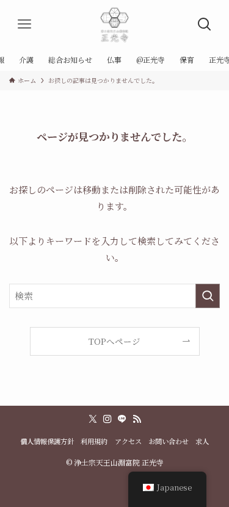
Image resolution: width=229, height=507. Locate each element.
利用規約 (94, 441)
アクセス (128, 441)
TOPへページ (114, 341)
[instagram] (107, 419)
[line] (122, 419)
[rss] (136, 419)
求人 (202, 441)
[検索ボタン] (204, 24)
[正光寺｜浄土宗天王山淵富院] (114, 24)
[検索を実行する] (207, 296)
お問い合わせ (168, 441)
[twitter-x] (92, 419)
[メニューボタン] (24, 24)
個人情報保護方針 (47, 441)
